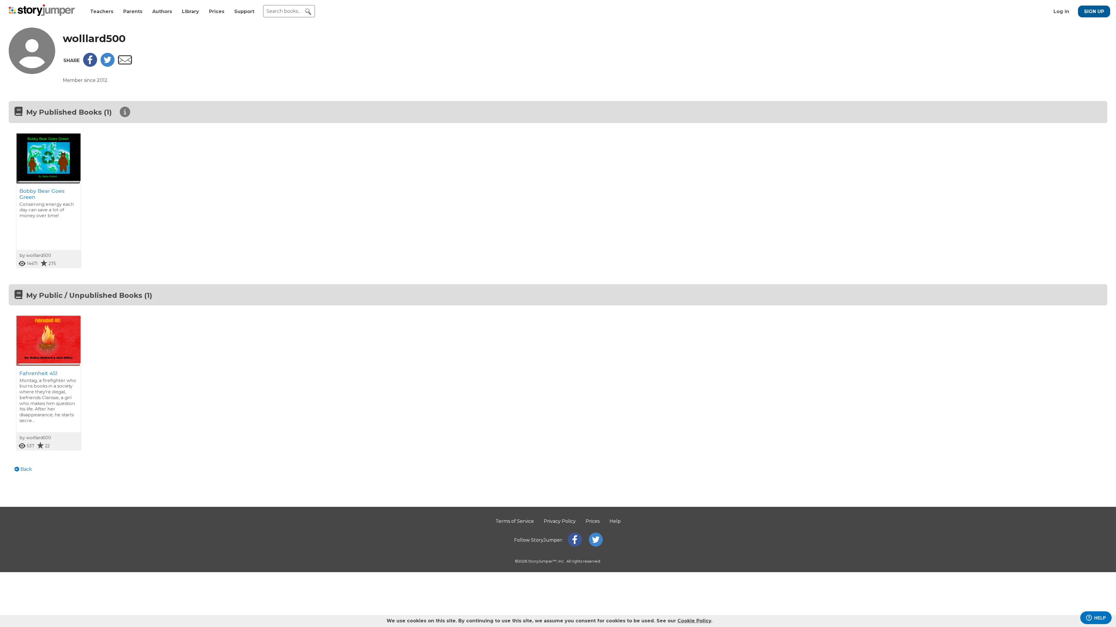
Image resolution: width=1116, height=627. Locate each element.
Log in (1061, 11)
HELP (1100, 617)
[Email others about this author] (125, 63)
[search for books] (308, 11)
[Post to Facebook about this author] (90, 65)
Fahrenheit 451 (38, 373)
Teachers (101, 11)
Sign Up (1094, 11)
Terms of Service (515, 521)
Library (190, 11)
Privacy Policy (560, 521)
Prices (216, 11)
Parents (132, 11)
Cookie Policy (694, 621)
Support (244, 11)
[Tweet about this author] (108, 65)
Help (615, 521)
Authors (162, 11)
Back (25, 469)
